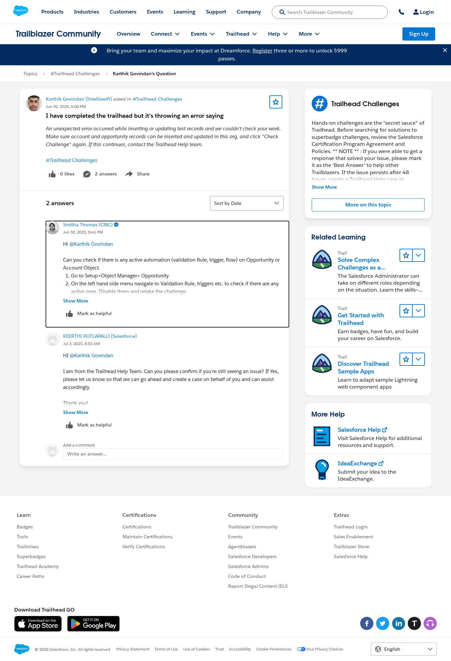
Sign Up (419, 33)
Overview (128, 33)
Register (262, 50)
